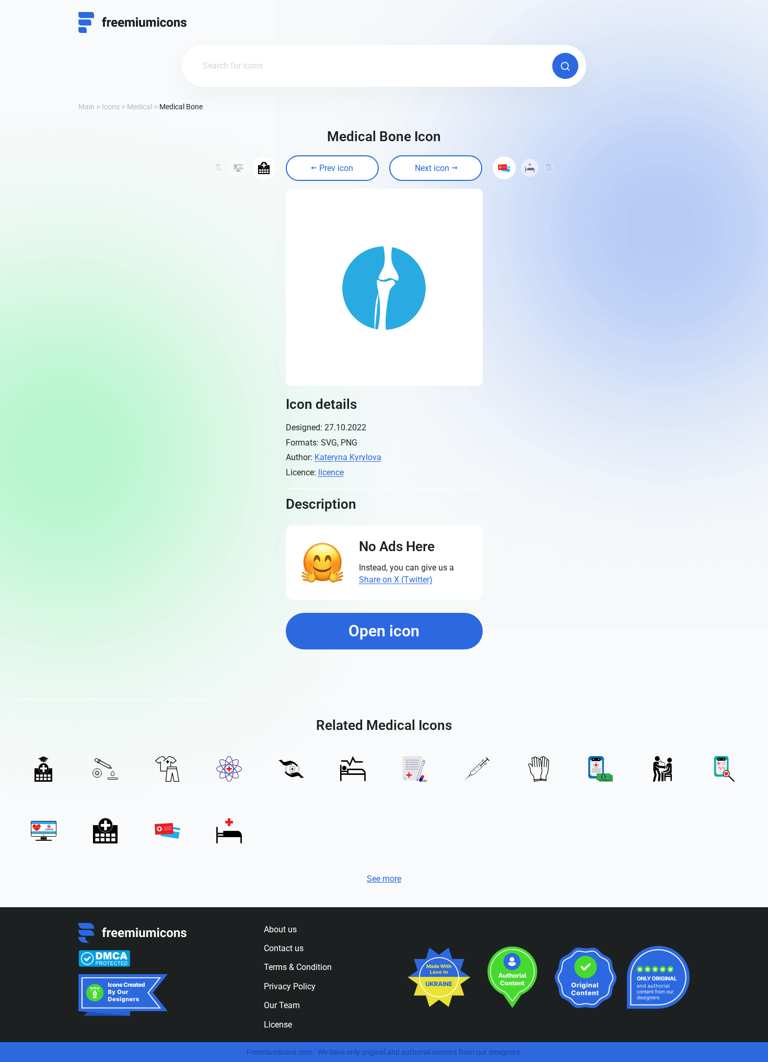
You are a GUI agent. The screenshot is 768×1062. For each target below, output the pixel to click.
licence (331, 472)
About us (280, 929)
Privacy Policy (290, 986)
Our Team (282, 1005)
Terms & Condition (298, 967)
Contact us (284, 948)
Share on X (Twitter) (396, 580)
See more (384, 879)
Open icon (384, 631)
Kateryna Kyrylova (348, 457)
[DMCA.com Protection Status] (104, 958)
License (278, 1025)
